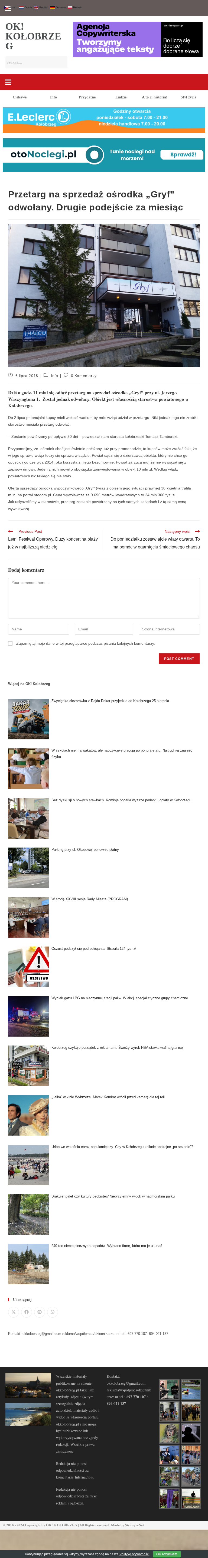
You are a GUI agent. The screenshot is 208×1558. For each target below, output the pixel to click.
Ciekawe (20, 97)
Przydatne (87, 97)
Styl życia (188, 97)
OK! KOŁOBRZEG (33, 36)
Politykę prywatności (134, 1554)
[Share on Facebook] (26, 1312)
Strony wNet (134, 1525)
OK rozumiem (166, 1554)
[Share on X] (13, 1312)
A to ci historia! (154, 97)
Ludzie (120, 97)
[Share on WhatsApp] (52, 1312)
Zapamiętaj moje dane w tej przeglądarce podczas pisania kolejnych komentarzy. (85, 643)
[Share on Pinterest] (39, 1312)
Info (53, 97)
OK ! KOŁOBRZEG (61, 1525)
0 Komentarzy (84, 375)
